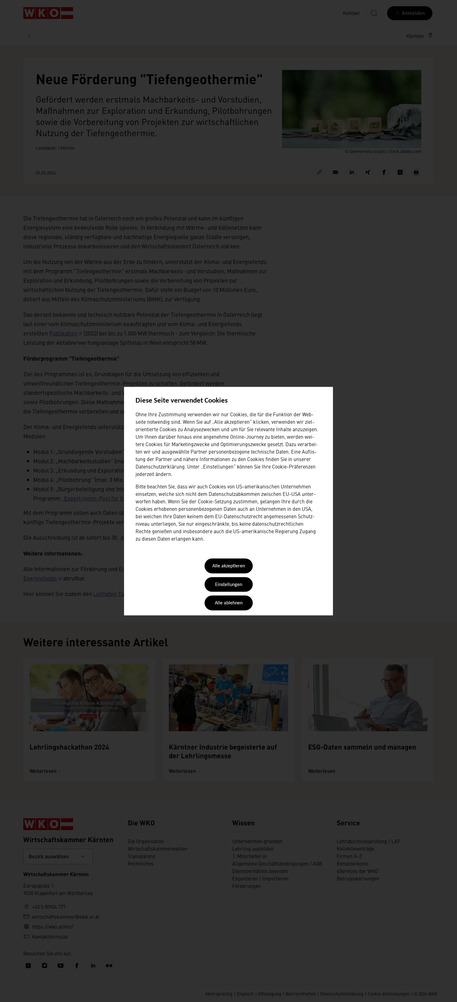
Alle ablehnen (228, 603)
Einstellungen (228, 584)
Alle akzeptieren (228, 566)
